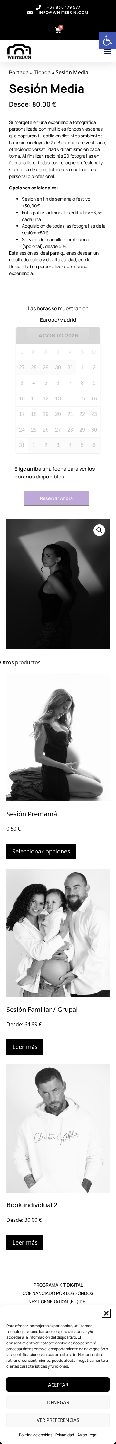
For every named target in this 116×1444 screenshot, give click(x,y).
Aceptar (58, 1384)
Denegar (58, 1402)
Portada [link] (19, 72)
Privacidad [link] (64, 1435)
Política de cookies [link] (35, 1435)
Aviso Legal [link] (87, 1435)
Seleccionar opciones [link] (41, 851)
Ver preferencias (58, 1420)
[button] (106, 1313)
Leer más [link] (25, 1047)
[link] (107, 40)
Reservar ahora (56, 498)
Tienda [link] (42, 72)
